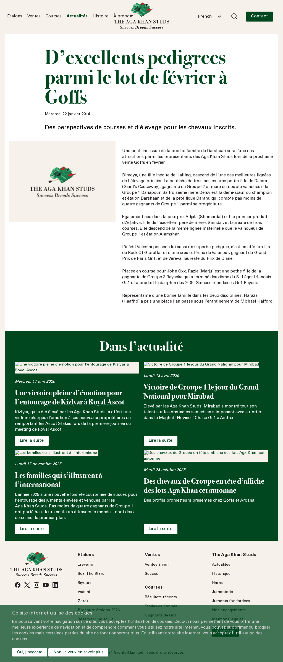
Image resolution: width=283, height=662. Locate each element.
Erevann (85, 565)
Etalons (14, 16)
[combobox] (209, 16)
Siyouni (84, 583)
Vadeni (84, 592)
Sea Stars (91, 574)
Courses (54, 16)
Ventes (34, 16)
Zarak (83, 601)
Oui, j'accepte (29, 652)
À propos (122, 16)
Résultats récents (161, 597)
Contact (259, 16)
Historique (221, 574)
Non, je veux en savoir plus (78, 652)
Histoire (100, 16)
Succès (151, 574)
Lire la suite (32, 440)
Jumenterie (222, 592)
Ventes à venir (158, 565)
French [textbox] (205, 16)
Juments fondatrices (231, 601)
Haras (217, 583)
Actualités (77, 16)
